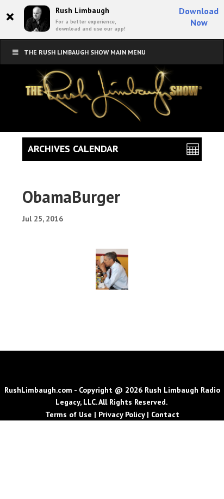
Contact (165, 414)
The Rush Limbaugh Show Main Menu (85, 52)
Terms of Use (68, 414)
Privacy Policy (121, 414)
